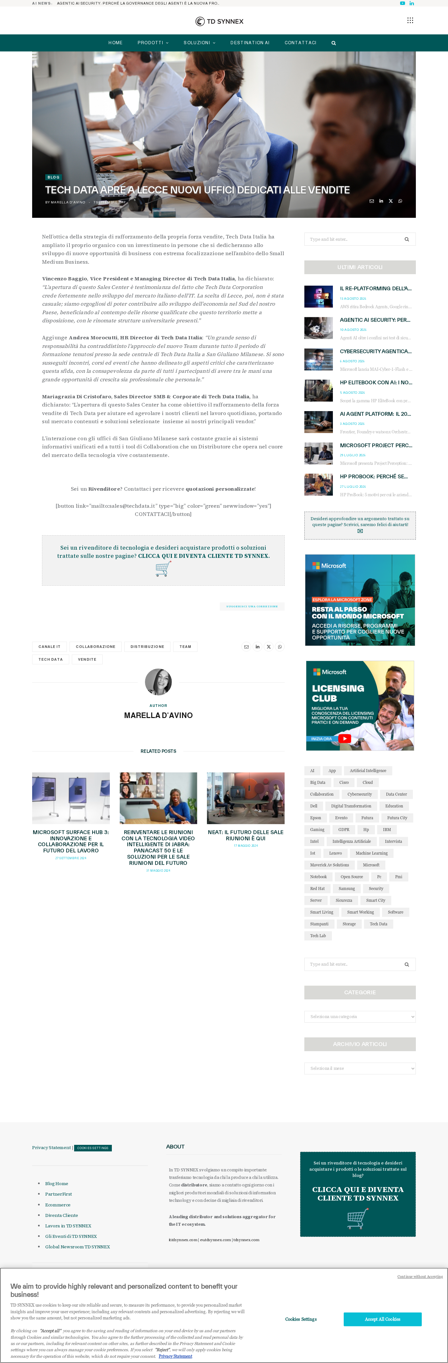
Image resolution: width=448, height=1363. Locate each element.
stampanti (319, 923)
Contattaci (301, 42)
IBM (387, 829)
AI (312, 770)
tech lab (318, 935)
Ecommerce (58, 1205)
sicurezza (344, 900)
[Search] (332, 42)
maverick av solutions (329, 864)
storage (349, 923)
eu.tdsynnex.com (215, 1239)
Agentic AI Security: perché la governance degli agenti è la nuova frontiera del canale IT (140, 3)
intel (314, 841)
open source (352, 876)
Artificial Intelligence (368, 770)
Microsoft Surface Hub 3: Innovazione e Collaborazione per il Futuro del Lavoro (71, 841)
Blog (54, 177)
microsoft (371, 864)
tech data (50, 659)
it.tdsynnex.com (183, 1239)
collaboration (322, 794)
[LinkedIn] (381, 201)
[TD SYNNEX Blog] (219, 21)
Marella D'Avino (68, 202)
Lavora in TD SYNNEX (68, 1225)
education (394, 806)
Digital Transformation (351, 806)
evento (341, 817)
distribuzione (147, 647)
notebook (318, 876)
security (376, 888)
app (332, 770)
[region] (224, 1315)
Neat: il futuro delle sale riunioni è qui (246, 835)
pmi (398, 876)
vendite (87, 659)
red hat (317, 888)
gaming (317, 829)
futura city (397, 817)
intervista (393, 841)
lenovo (335, 853)
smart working (360, 912)
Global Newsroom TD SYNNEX (77, 1246)
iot (312, 853)
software (395, 912)
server (316, 900)
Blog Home (56, 1183)
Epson (315, 817)
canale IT (49, 647)
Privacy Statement (51, 1147)
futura (367, 817)
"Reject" (162, 1350)
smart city (375, 900)
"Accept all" (50, 1330)
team (185, 647)
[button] (410, 20)
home (116, 42)
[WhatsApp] (400, 201)
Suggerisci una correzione (252, 606)
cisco (344, 782)
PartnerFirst (58, 1194)
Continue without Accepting (420, 1276)
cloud (368, 782)
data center (396, 794)
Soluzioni (197, 42)
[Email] (372, 201)
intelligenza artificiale (352, 841)
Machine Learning (372, 853)
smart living (321, 912)
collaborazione (95, 647)
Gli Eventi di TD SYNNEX (71, 1236)
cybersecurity (360, 794)
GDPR (343, 829)
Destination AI (250, 42)
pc (379, 876)
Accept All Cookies (382, 1319)
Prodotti (150, 42)
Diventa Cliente (61, 1215)
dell (313, 806)
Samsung (347, 888)
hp (366, 829)
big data (317, 782)
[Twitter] (391, 201)
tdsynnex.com (246, 1239)
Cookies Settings (93, 1148)
